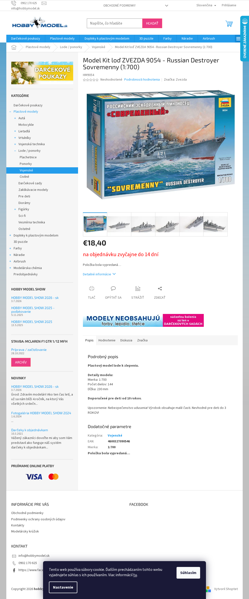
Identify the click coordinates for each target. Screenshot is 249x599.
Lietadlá (24, 131)
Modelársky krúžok (25, 531)
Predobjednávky (26, 274)
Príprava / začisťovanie (29, 349)
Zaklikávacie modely (33, 189)
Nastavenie (63, 587)
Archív (21, 362)
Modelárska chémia (28, 268)
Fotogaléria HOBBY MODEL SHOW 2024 (41, 413)
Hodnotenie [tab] (107, 340)
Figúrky (23, 209)
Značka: (175, 79)
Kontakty (17, 525)
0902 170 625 (27, 563)
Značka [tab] (142, 340)
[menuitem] (25, 38)
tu (135, 575)
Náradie (19, 255)
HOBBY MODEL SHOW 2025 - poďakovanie (32, 309)
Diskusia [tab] (126, 340)
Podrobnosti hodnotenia (142, 79)
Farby (18, 248)
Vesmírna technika (31, 222)
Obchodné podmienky (119, 5)
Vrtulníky (24, 137)
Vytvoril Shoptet (226, 589)
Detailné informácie (97, 274)
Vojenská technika (31, 144)
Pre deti (24, 196)
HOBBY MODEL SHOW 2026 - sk (35, 297)
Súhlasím (188, 572)
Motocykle (26, 124)
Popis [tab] (89, 340)
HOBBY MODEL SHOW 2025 (31, 321)
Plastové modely (26, 111)
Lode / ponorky (29, 150)
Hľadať (152, 23)
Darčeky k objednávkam (29, 430)
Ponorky (26, 163)
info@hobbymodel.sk (34, 555)
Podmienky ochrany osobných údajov (38, 519)
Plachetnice (28, 157)
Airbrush (20, 261)
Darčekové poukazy (28, 105)
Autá (21, 118)
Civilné (24, 176)
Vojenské (26, 170)
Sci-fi (22, 215)
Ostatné (24, 229)
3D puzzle (21, 241)
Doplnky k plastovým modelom (36, 235)
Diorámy (24, 203)
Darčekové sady (30, 183)
